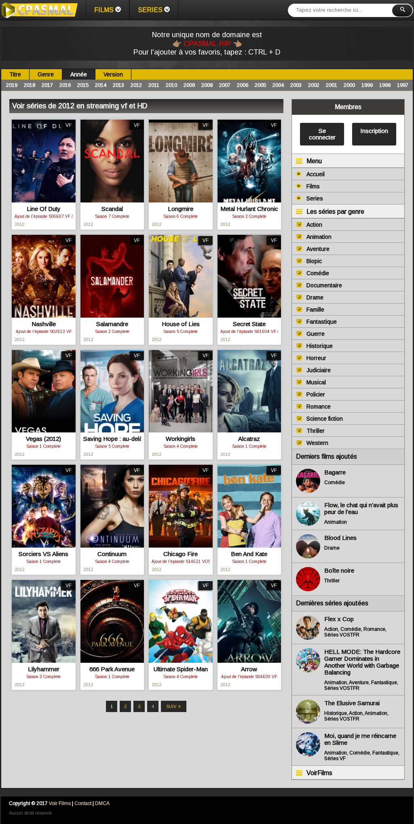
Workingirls (180, 438)
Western (317, 443)
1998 (385, 85)
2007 (224, 85)
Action (314, 224)
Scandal (112, 208)
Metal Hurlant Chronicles (249, 208)
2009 (189, 85)
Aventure (318, 249)
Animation (319, 237)
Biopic (314, 261)
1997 (402, 85)
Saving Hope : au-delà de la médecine (112, 438)
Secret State (249, 323)
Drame (314, 297)
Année (78, 74)
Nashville (44, 323)
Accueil (315, 174)
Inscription (374, 130)
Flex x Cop (339, 618)
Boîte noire (339, 570)
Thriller (315, 431)
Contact (82, 803)
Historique (319, 346)
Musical (316, 382)
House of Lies (181, 323)
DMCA (102, 803)
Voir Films (60, 803)
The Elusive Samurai (352, 703)
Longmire (180, 208)
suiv (171, 706)
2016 (65, 85)
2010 (171, 85)
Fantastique (321, 321)
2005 (260, 85)
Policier (315, 394)
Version (113, 74)
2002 (313, 85)
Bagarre (335, 472)
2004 (278, 85)
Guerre (315, 334)
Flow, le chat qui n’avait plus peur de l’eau (361, 508)
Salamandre (112, 323)
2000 (349, 85)
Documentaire (324, 285)
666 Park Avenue (112, 669)
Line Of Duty (44, 208)
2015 (83, 85)
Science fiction (324, 418)
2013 (118, 85)
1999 (367, 85)
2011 (153, 85)
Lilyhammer (43, 669)
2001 (331, 85)
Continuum (112, 553)
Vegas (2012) (43, 438)
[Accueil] (39, 10)
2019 (11, 85)
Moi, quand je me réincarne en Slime (360, 739)
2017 (47, 85)
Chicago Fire (180, 553)
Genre (46, 74)
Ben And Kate (249, 553)
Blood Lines (340, 537)
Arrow (249, 669)
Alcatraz (249, 438)
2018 (29, 85)
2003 (296, 85)
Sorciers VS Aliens (43, 553)
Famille (315, 309)
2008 (207, 85)
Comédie (317, 273)
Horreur (316, 358)
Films (104, 9)
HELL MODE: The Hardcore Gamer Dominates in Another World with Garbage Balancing (362, 662)
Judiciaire (318, 370)
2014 (100, 85)
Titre (15, 74)
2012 (136, 85)
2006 (242, 85)
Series (150, 9)
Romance (318, 406)
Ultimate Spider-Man (181, 669)
